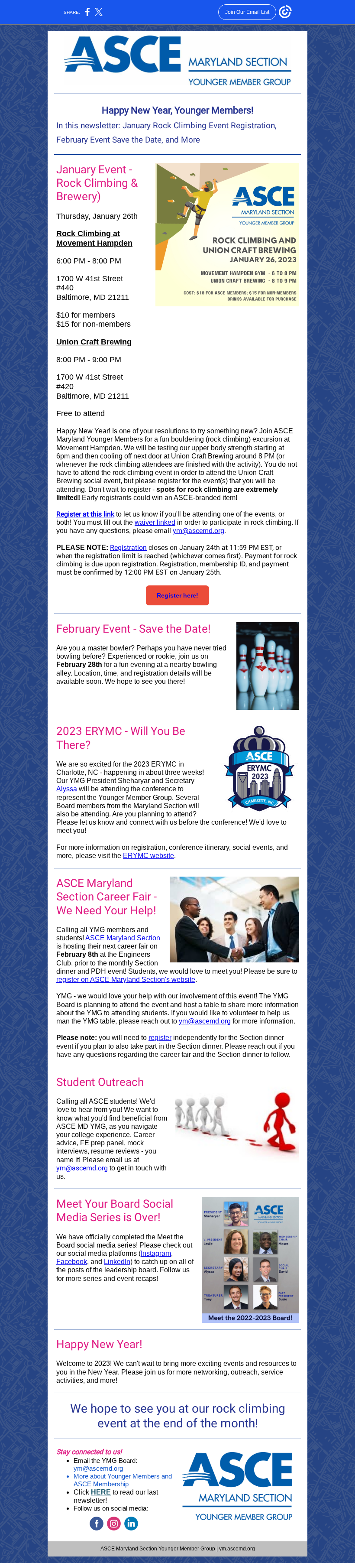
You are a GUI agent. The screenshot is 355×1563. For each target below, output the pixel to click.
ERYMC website (148, 855)
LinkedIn (117, 1261)
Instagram (156, 1253)
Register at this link (85, 514)
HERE (101, 1492)
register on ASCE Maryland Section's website (125, 979)
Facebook (71, 1261)
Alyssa (66, 789)
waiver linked (155, 522)
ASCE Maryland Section (122, 938)
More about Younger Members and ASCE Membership (123, 1480)
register (159, 1037)
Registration (128, 547)
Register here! (177, 595)
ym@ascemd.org (198, 530)
